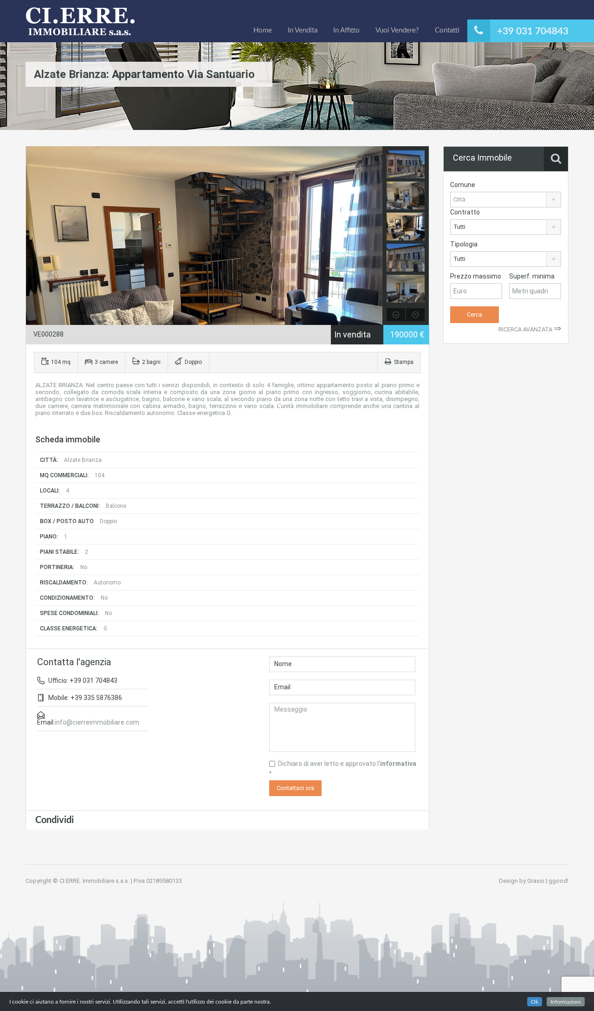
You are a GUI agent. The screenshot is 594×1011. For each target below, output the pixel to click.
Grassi (535, 880)
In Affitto (346, 30)
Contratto (465, 212)
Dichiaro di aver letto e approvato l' (342, 768)
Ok (534, 1002)
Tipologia (464, 244)
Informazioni (565, 1002)
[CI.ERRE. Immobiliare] (81, 26)
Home (262, 30)
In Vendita (302, 30)
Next (374, 235)
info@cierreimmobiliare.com (97, 722)
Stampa (403, 362)
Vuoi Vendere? (397, 30)
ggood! (558, 880)
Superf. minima (532, 276)
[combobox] (505, 199)
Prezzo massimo (475, 276)
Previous (34, 235)
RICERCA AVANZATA (530, 329)
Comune (462, 184)
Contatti (447, 30)
